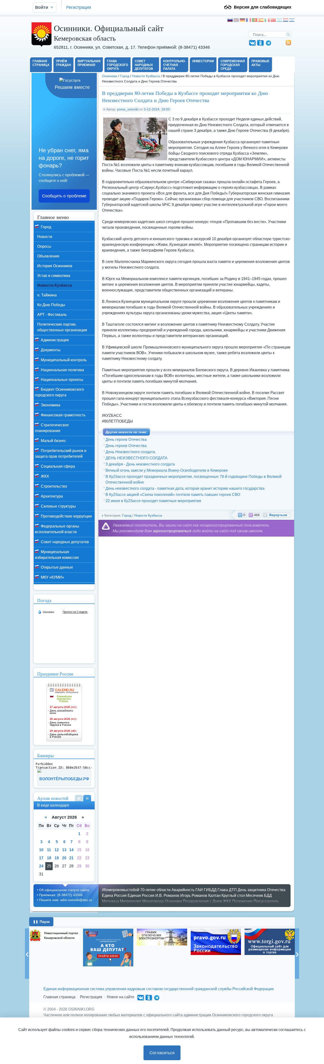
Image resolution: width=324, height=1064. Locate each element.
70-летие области (155, 890)
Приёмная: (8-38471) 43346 (61, 895)
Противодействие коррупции (66, 516)
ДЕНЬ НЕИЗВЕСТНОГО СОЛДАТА (136, 458)
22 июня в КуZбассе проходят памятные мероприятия (153, 501)
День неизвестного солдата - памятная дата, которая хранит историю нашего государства (185, 488)
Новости (44, 237)
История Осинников (54, 266)
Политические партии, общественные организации (62, 327)
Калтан (214, 895)
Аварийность (182, 890)
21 (71, 858)
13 (64, 850)
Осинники (109, 76)
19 (57, 858)
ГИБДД (210, 890)
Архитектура (51, 496)
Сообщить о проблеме (64, 196)
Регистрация (78, 7)
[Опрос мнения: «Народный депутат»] (77, 947)
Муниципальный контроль (63, 360)
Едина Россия (114, 895)
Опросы (44, 246)
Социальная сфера (57, 466)
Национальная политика (62, 370)
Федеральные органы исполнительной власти (57, 529)
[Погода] (46, 611)
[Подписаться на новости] (288, 44)
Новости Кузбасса (146, 76)
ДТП (233, 890)
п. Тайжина (47, 295)
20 (64, 858)
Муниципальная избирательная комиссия (57, 555)
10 (41, 850)
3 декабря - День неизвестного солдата (140, 464)
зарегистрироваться (172, 531)
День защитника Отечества (261, 890)
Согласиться (162, 1052)
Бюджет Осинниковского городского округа (59, 392)
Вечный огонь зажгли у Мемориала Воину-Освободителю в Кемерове (167, 470)
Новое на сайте (120, 997)
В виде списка (79, 798)
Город (124, 76)
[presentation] (27, 953)
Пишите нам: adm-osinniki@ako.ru (65, 900)
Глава (223, 890)
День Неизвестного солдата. (131, 452)
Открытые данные (56, 567)
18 (49, 858)
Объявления (48, 256)
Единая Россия (141, 895)
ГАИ (199, 890)
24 (41, 866)
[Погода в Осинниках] (63, 608)
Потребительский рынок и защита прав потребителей (60, 453)
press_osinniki (128, 109)
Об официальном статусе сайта (64, 890)
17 (41, 858)
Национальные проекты (61, 380)
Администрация (54, 340)
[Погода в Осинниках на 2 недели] (75, 611)
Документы (50, 350)
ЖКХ (44, 476)
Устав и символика (53, 276)
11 (49, 850)
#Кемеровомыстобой (120, 890)
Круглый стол (233, 895)
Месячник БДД (259, 895)
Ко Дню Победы (51, 305)
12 (57, 850)
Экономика (50, 405)
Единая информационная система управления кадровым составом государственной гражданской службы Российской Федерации (158, 989)
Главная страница (59, 997)
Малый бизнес (53, 441)
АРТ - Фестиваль (52, 315)
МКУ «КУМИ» (52, 577)
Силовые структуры (58, 506)
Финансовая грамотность (62, 415)
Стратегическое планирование (52, 428)
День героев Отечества (126, 439)
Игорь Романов (193, 895)
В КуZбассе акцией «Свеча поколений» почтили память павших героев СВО (173, 495)
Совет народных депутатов (64, 542)
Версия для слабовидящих (262, 7)
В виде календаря (87, 798)
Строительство (53, 486)
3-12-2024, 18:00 (157, 109)
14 (71, 850)
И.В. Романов (167, 895)
